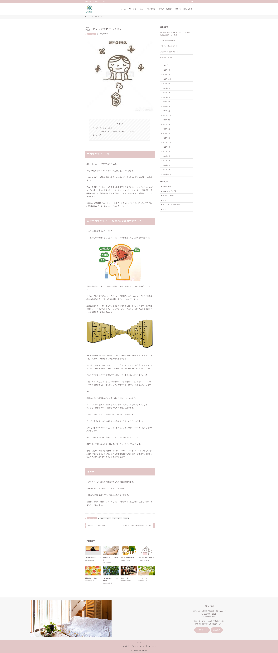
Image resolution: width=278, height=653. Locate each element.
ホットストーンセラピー (171, 205)
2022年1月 (166, 170)
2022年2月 (166, 165)
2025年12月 (167, 79)
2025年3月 (166, 93)
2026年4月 (166, 70)
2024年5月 (166, 106)
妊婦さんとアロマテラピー (169, 57)
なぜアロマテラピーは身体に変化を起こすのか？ (115, 131)
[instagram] (189, 1)
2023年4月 (166, 129)
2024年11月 (167, 102)
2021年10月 (167, 174)
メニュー (166, 209)
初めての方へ (152, 646)
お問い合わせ (202, 630)
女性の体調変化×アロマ (168, 40)
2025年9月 (166, 88)
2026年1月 (166, 74)
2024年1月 (166, 111)
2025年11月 (167, 84)
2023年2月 (166, 133)
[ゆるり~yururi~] (90, 9)
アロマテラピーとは (104, 128)
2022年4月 (166, 161)
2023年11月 (167, 120)
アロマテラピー (91, 34)
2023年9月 (166, 124)
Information (167, 186)
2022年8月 (166, 151)
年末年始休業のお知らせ (168, 46)
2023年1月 (166, 138)
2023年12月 (167, 115)
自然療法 (126, 518)
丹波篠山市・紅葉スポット (169, 52)
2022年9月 (166, 147)
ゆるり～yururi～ (106, 518)
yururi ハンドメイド (169, 191)
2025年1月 (166, 97)
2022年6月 (166, 156)
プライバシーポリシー (138, 646)
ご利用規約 (125, 646)
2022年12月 (167, 142)
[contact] (191, 1)
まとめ (98, 135)
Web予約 (216, 630)
